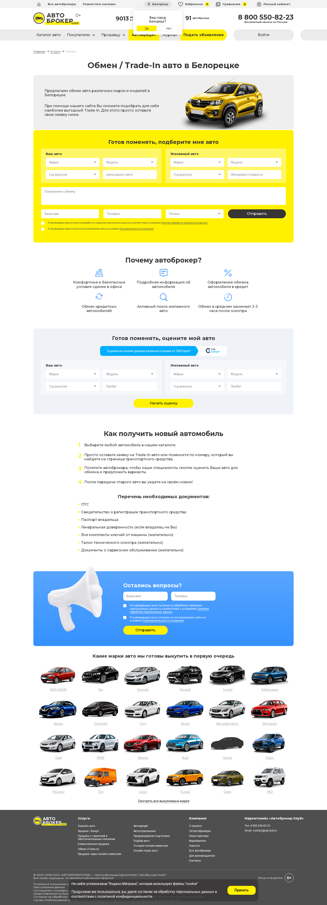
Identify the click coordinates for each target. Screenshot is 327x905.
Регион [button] (174, 214)
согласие (145, 892)
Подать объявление (204, 35)
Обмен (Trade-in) (88, 849)
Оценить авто (86, 826)
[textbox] (72, 162)
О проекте (195, 826)
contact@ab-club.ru (265, 830)
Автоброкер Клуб (152, 874)
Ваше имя (51, 213)
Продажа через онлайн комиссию (99, 854)
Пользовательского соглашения (137, 229)
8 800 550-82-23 (266, 17)
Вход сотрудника (270, 877)
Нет (169, 28)
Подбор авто (141, 840)
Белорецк (159, 4)
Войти (264, 35)
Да (147, 28)
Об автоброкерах (200, 831)
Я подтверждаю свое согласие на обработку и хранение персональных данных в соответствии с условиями (128, 223)
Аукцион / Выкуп (88, 831)
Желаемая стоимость (247, 174)
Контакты (195, 860)
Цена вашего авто (119, 174)
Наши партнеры (199, 836)
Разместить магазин (99, 4)
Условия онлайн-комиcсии (150, 845)
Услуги (55, 51)
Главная (39, 51)
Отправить (257, 214)
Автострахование (144, 831)
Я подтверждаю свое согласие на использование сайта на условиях (101, 229)
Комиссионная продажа (93, 844)
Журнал (169, 35)
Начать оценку (164, 403)
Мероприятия (197, 840)
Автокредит (144, 35)
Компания (197, 818)
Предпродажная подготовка (151, 836)
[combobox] (72, 162)
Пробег (111, 386)
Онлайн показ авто (145, 850)
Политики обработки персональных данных (184, 223)
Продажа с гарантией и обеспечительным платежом (96, 837)
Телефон (113, 213)
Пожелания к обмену (59, 191)
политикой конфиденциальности (124, 896)
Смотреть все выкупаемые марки (163, 801)
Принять (241, 890)
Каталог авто (48, 35)
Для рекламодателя (202, 855)
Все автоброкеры (62, 4)
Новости (194, 845)
